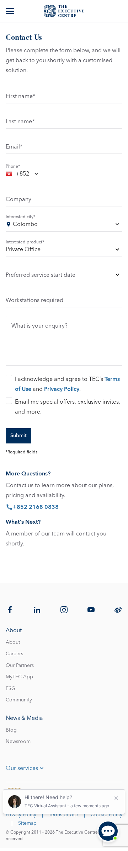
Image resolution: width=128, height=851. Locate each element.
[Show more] (11, 11)
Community (19, 700)
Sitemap (27, 823)
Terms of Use (63, 814)
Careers (14, 654)
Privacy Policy (61, 389)
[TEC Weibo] (118, 609)
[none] (64, 250)
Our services (22, 768)
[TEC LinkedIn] (37, 609)
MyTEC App (19, 677)
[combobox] (23, 175)
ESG (10, 688)
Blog (11, 730)
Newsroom (18, 741)
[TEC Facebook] (10, 609)
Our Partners (20, 665)
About (13, 642)
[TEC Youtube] (91, 609)
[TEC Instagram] (64, 609)
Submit (18, 435)
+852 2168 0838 (36, 507)
